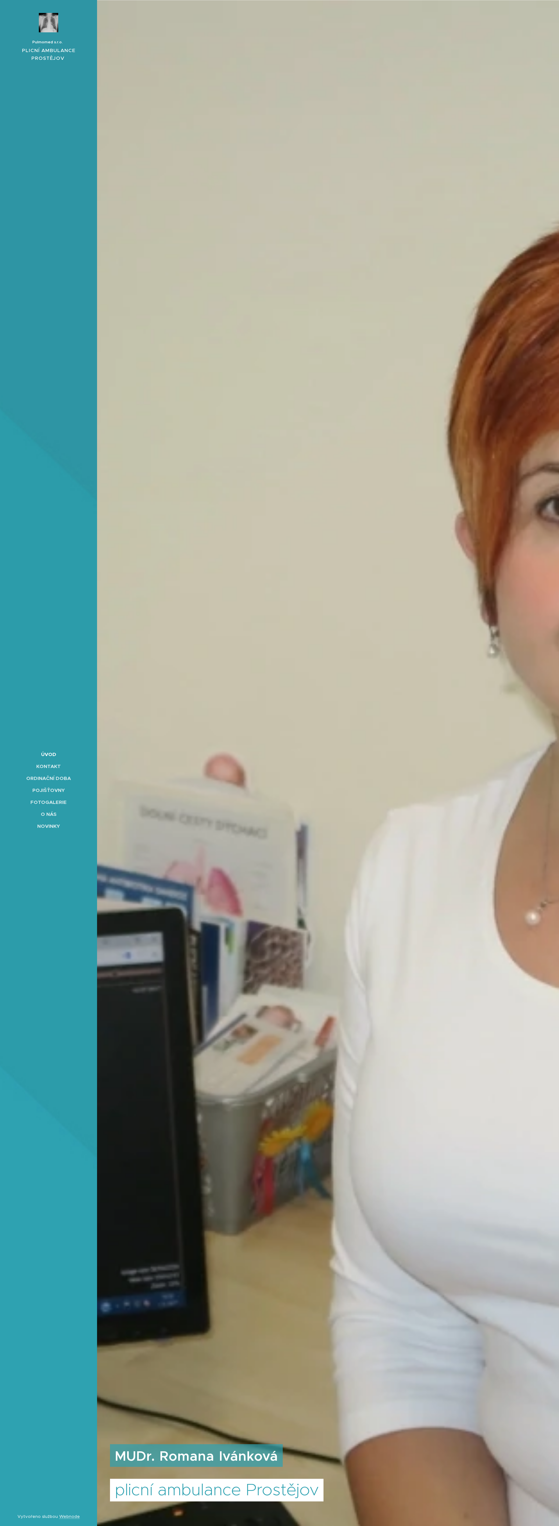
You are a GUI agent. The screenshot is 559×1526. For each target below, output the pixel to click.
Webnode (69, 1516)
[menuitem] (48, 754)
